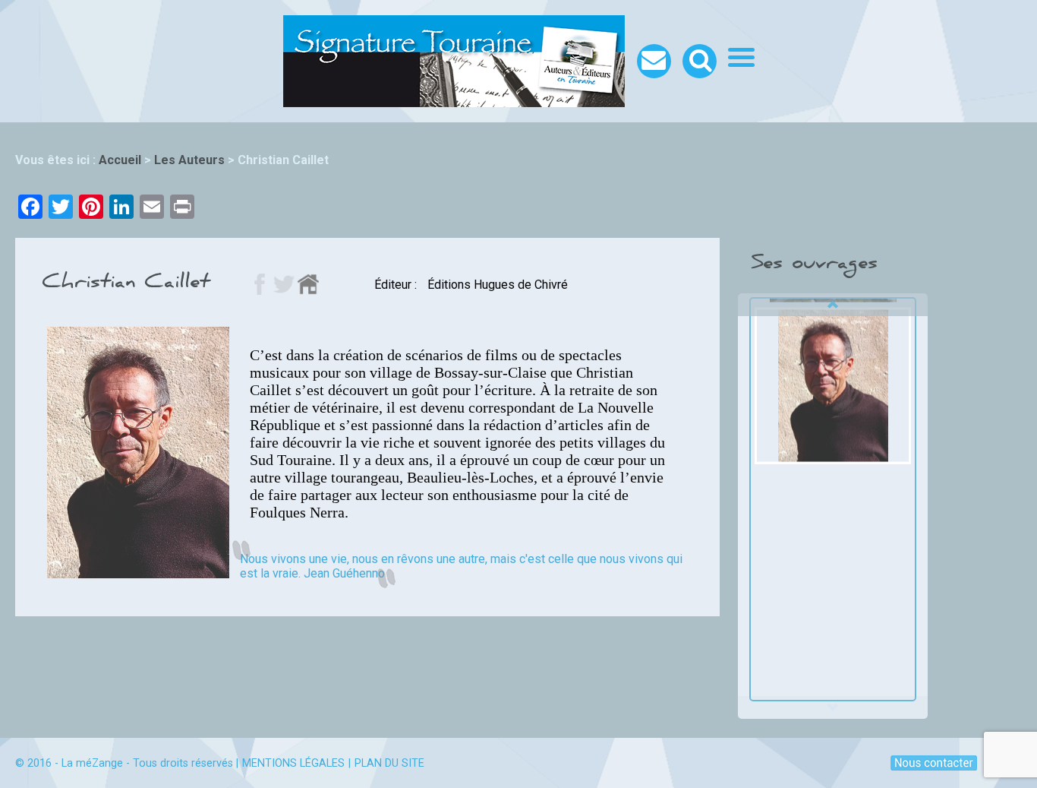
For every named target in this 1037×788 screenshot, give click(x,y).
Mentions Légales (293, 763)
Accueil (120, 160)
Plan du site (389, 763)
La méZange (92, 763)
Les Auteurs (189, 160)
